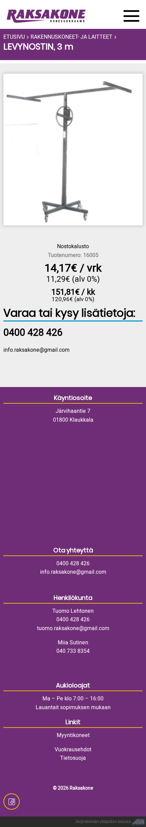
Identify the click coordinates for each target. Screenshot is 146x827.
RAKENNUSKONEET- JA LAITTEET (71, 37)
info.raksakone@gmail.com (36, 350)
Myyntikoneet (73, 735)
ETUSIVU (14, 37)
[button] (73, 150)
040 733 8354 (73, 651)
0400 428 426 (73, 563)
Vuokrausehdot (73, 750)
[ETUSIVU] (60, 16)
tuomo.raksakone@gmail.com (73, 628)
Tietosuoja (73, 758)
